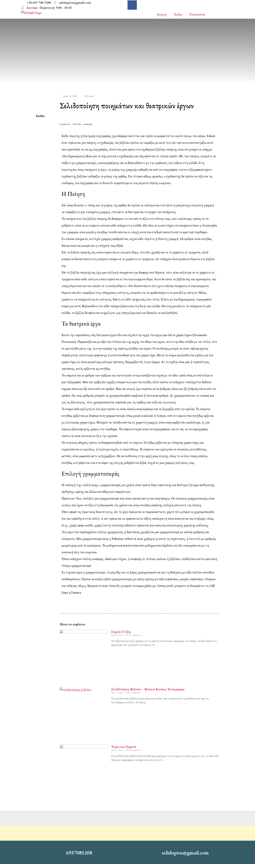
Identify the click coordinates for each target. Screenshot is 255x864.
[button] (65, 123)
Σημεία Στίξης (121, 631)
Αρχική (162, 14)
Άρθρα (178, 14)
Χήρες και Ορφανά (123, 746)
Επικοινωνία (197, 14)
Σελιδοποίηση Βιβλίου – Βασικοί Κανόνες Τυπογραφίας (147, 689)
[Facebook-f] (132, 5)
